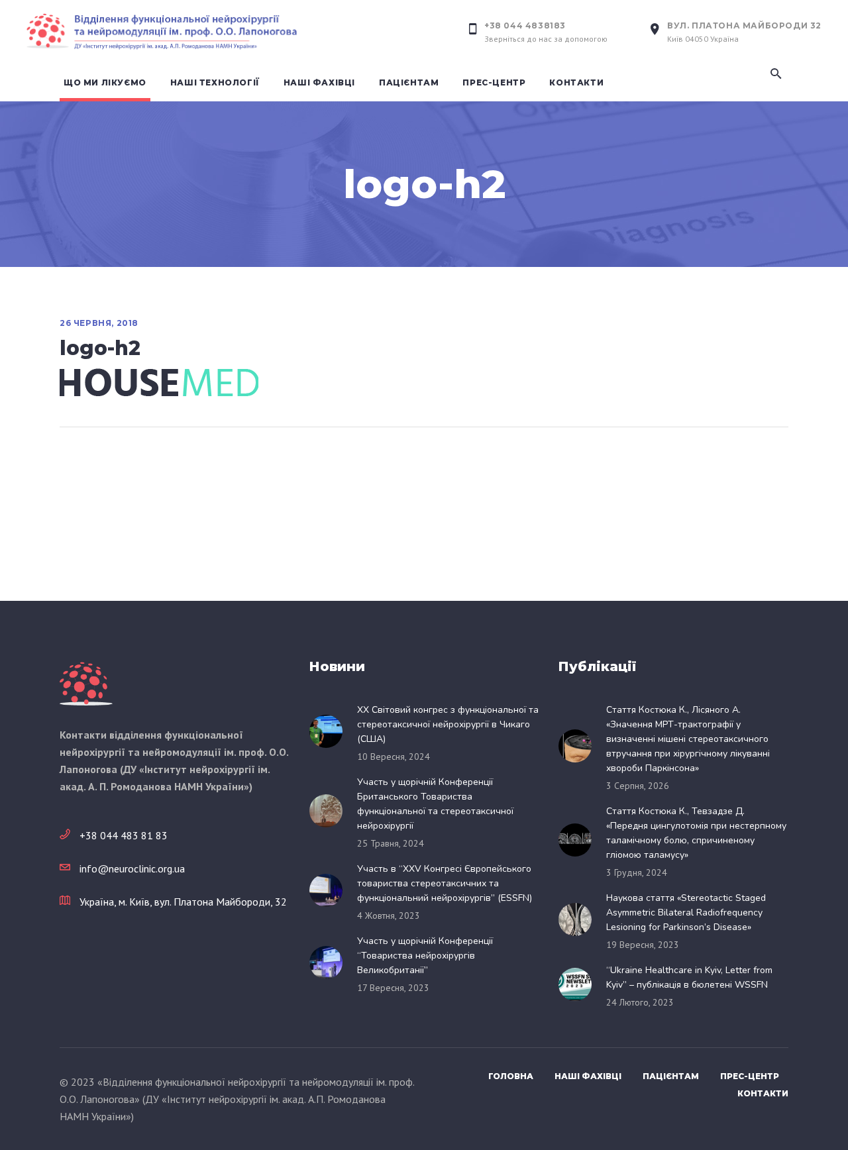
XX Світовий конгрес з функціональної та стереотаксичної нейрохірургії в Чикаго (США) (448, 724)
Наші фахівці (588, 1076)
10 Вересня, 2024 (393, 756)
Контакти (762, 1093)
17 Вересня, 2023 (393, 988)
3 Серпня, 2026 (637, 786)
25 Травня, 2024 (390, 843)
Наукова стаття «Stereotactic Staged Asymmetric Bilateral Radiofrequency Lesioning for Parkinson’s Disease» (686, 912)
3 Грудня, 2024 (636, 872)
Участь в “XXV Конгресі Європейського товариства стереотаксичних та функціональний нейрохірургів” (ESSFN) (444, 883)
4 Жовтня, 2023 (388, 915)
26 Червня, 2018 (99, 323)
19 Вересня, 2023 (642, 945)
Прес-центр (749, 1076)
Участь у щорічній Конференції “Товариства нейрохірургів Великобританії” (425, 955)
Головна (510, 1076)
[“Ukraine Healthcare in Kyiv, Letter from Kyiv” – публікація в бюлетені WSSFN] (579, 984)
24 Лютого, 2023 (640, 1002)
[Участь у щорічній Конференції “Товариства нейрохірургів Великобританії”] (329, 962)
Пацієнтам (671, 1076)
